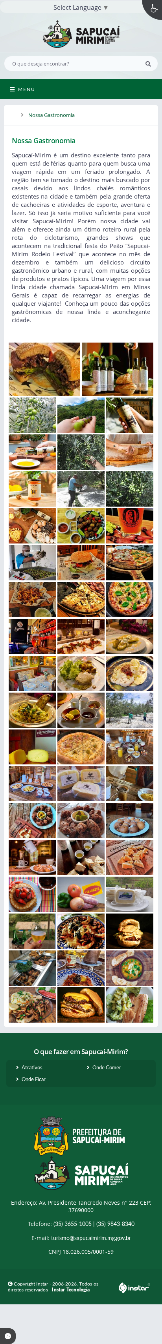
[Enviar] (148, 63)
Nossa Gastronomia (51, 115)
